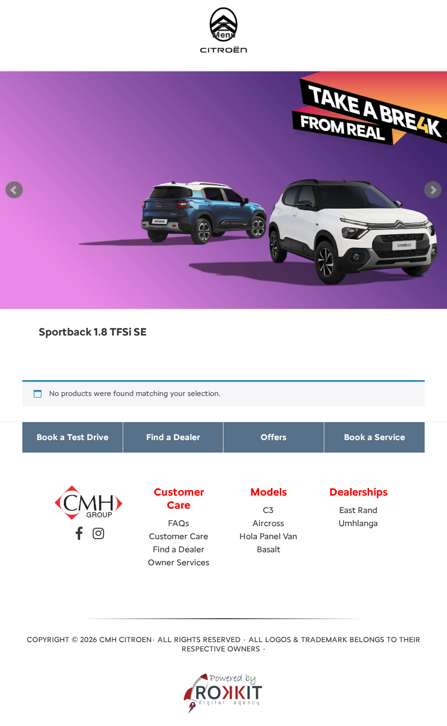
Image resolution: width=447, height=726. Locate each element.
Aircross (268, 523)
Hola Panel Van (268, 536)
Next (433, 190)
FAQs (178, 523)
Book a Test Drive (72, 437)
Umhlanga (358, 523)
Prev (14, 190)
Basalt (268, 549)
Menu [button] (223, 34)
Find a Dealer (173, 437)
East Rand (358, 510)
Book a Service (374, 437)
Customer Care (178, 536)
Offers (273, 437)
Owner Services (178, 562)
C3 (268, 510)
